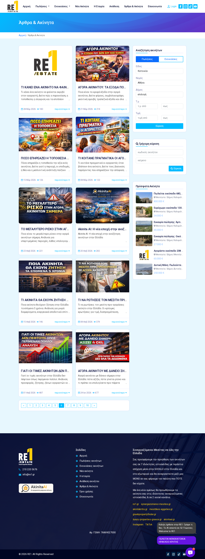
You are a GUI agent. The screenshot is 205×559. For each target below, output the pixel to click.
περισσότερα (61, 109)
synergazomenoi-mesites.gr (156, 504)
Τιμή (138, 113)
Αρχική (26, 6)
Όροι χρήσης (86, 491)
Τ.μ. (137, 101)
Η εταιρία (85, 476)
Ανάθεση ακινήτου (89, 481)
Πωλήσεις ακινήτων (91, 460)
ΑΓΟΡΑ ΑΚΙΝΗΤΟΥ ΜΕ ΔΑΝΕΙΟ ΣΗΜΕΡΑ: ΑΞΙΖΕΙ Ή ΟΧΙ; (115, 371)
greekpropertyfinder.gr (144, 514)
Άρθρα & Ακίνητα (133, 6)
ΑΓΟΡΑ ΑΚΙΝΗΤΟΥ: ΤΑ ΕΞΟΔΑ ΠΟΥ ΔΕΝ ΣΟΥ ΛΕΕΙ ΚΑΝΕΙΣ (117, 87)
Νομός (139, 78)
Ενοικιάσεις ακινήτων (91, 466)
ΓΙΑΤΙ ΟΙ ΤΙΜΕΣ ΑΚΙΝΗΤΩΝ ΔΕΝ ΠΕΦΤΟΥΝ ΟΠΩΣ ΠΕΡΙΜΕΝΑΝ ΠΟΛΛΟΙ (69, 371)
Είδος (139, 66)
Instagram (138, 524)
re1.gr (136, 504)
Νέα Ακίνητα (82, 6)
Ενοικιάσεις (61, 6)
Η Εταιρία (99, 6)
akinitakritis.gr (140, 509)
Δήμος (139, 89)
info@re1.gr (29, 474)
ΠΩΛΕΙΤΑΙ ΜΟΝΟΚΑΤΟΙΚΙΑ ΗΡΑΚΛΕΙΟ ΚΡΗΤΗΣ (172, 540)
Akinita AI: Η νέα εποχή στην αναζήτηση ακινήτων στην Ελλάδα (121, 229)
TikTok (148, 524)
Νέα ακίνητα (86, 471)
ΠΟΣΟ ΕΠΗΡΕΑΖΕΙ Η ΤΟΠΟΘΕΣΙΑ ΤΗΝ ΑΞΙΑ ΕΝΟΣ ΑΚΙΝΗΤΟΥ (63, 158)
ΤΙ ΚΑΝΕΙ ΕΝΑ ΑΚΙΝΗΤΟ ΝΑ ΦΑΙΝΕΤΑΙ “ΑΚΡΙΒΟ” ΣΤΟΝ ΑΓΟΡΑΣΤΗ (66, 87)
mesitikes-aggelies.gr (161, 509)
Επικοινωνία (155, 6)
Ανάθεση (114, 6)
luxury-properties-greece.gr (147, 519)
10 (87, 405)
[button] (190, 552)
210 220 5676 (30, 469)
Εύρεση (159, 126)
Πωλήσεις (42, 6)
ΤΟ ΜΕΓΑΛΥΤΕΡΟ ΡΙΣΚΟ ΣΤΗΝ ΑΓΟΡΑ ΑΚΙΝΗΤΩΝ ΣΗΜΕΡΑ (61, 229)
